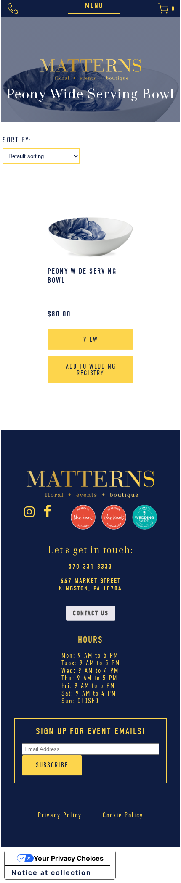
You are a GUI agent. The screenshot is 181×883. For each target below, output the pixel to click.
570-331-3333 (90, 566)
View (90, 339)
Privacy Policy (60, 815)
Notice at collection (51, 872)
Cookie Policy (123, 815)
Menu (94, 5)
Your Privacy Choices (69, 858)
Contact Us (91, 613)
